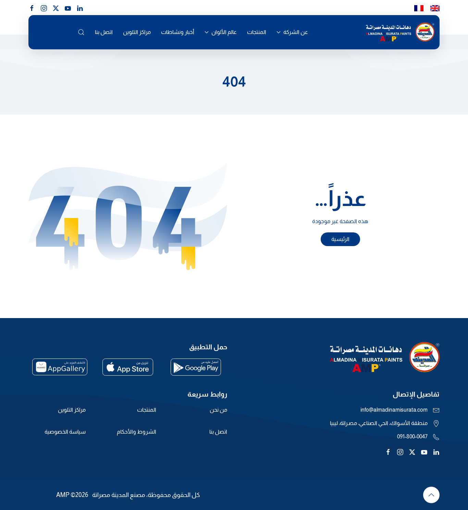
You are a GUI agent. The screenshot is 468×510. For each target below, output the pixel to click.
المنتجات (256, 32)
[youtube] (67, 7)
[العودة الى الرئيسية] (400, 32)
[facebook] (31, 7)
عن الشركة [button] (295, 32)
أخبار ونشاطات (177, 32)
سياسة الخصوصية (65, 432)
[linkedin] (79, 7)
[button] (81, 32)
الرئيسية (340, 239)
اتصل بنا (104, 32)
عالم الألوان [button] (224, 32)
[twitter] (412, 451)
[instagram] (43, 7)
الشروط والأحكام (136, 432)
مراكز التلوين (137, 32)
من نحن (218, 410)
